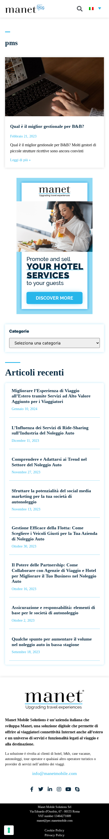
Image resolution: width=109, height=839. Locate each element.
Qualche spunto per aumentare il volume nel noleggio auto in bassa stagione (52, 642)
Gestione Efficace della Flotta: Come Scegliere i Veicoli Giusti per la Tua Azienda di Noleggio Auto (54, 533)
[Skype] (77, 789)
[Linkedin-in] (50, 789)
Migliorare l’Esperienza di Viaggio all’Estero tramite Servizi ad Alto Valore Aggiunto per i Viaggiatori (51, 396)
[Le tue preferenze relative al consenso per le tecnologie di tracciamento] (9, 830)
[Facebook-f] (31, 789)
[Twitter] (40, 789)
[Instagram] (59, 789)
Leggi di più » (20, 160)
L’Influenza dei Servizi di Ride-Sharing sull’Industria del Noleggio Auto (50, 430)
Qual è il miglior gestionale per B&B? (47, 126)
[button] (79, 9)
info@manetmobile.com (54, 773)
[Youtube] (68, 789)
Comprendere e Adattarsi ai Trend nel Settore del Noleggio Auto (49, 462)
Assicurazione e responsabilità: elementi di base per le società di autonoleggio (53, 610)
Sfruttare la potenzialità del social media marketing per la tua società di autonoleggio (51, 496)
